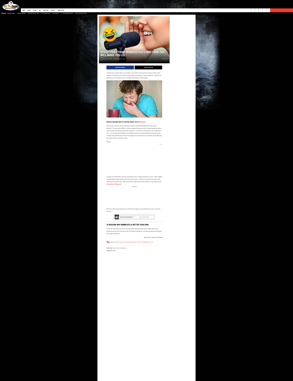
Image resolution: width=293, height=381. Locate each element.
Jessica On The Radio (108, 58)
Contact (53, 10)
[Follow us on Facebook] (260, 10)
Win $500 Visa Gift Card (33, 13)
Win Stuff (45, 10)
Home (23, 10)
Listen (34, 10)
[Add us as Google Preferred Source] (257, 10)
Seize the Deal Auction (80, 13)
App (40, 10)
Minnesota (142, 122)
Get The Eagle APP (46, 13)
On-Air (29, 10)
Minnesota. (118, 184)
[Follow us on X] (264, 10)
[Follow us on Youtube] (268, 10)
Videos (114, 250)
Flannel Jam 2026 (21, 13)
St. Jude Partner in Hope (67, 13)
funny (117, 248)
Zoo (120, 248)
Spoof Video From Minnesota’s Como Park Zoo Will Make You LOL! (134, 242)
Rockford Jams (11, 13)
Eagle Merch (56, 13)
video (114, 248)
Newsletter (61, 10)
